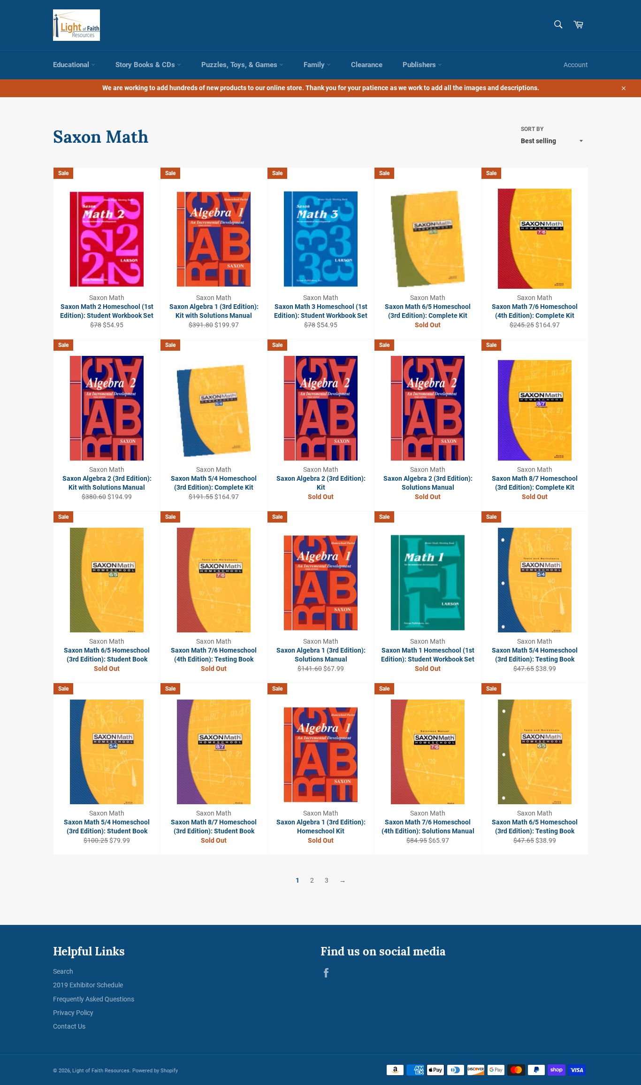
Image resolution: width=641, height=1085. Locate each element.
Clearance (366, 65)
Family (315, 65)
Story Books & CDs (146, 65)
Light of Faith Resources (101, 1071)
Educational (72, 65)
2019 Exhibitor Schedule (88, 985)
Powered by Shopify (155, 1071)
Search (63, 971)
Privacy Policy (73, 1012)
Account (576, 65)
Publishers (420, 65)
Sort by (532, 129)
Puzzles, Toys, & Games (240, 65)
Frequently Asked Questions (93, 999)
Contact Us (69, 1026)
